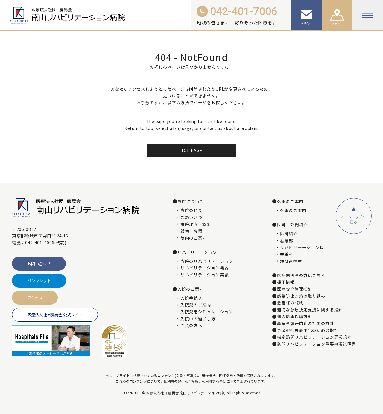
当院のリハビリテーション (206, 261)
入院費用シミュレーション (206, 312)
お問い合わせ (39, 263)
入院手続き (191, 298)
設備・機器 (191, 231)
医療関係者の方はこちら (301, 275)
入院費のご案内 (195, 305)
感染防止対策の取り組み (301, 296)
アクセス (34, 297)
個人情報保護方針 (294, 317)
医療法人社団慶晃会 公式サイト (55, 315)
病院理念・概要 (195, 224)
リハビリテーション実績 (204, 275)
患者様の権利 (290, 303)
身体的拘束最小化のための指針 (307, 330)
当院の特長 (191, 210)
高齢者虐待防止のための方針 (305, 323)
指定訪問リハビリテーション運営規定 (314, 337)
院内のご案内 (193, 238)
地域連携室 (291, 261)
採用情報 (286, 282)
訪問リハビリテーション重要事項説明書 (316, 344)
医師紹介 (289, 234)
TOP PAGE (191, 150)
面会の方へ (191, 325)
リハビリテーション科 (302, 248)
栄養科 (286, 254)
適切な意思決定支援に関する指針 (310, 310)
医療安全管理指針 (294, 289)
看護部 (286, 241)
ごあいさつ (191, 217)
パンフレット (39, 280)
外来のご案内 (293, 210)
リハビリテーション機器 (204, 268)
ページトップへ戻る (353, 219)
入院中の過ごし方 (197, 319)
